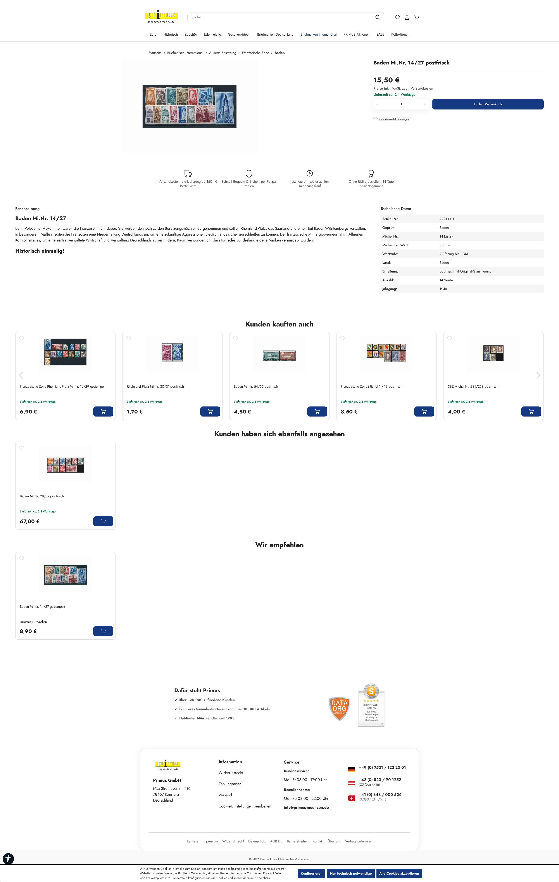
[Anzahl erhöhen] (425, 104)
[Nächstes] (538, 376)
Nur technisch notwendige (351, 873)
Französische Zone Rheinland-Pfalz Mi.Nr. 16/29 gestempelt (62, 386)
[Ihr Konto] (407, 17)
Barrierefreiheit (297, 841)
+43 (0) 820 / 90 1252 (380, 780)
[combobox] (280, 17)
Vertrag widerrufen (358, 841)
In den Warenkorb (488, 104)
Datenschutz (257, 841)
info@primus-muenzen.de (306, 807)
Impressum (210, 841)
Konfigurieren (312, 873)
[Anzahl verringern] (377, 104)
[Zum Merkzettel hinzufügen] (21, 338)
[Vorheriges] (20, 376)
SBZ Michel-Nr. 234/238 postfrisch (473, 386)
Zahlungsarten (230, 784)
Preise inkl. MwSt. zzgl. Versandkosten (403, 88)
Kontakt (318, 841)
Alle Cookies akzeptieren (399, 873)
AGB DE (276, 841)
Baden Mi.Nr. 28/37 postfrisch (42, 496)
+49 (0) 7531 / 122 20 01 (382, 767)
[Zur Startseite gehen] (161, 17)
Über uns (334, 841)
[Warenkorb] (418, 17)
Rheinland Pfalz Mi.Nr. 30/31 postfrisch (155, 386)
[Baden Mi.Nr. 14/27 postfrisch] (189, 106)
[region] (192, 106)
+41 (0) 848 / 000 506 (380, 794)
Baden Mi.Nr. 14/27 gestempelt (42, 606)
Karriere (192, 841)
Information (230, 762)
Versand (225, 795)
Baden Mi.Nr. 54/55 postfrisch (256, 386)
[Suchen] (378, 17)
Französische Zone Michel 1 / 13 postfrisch (371, 386)
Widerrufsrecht (231, 773)
